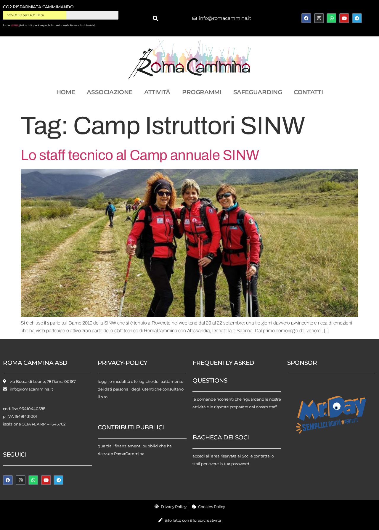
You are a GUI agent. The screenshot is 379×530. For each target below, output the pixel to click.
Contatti (308, 92)
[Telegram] (357, 18)
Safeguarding (257, 92)
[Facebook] (306, 18)
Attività (157, 92)
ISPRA (15, 25)
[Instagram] (319, 18)
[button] (155, 18)
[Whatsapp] (331, 18)
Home (65, 92)
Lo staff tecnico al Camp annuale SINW (140, 155)
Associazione (109, 92)
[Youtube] (344, 18)
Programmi (201, 92)
